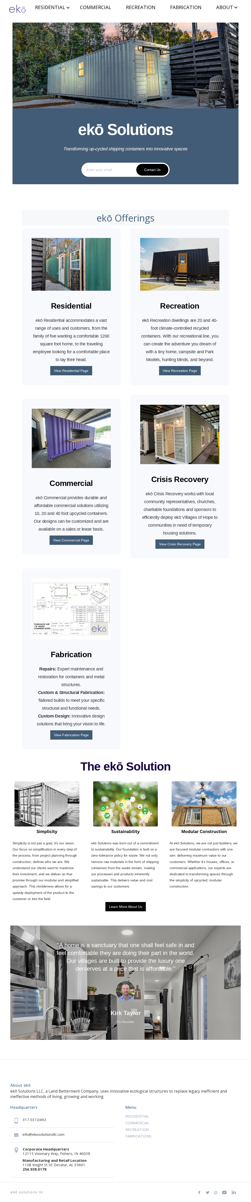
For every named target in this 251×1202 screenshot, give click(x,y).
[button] (52, 7)
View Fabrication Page (71, 735)
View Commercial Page (71, 540)
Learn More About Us (125, 907)
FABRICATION (185, 7)
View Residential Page (71, 371)
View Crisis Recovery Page (180, 544)
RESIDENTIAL (50, 7)
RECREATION (140, 7)
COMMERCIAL (95, 7)
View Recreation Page (180, 371)
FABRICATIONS (138, 1136)
